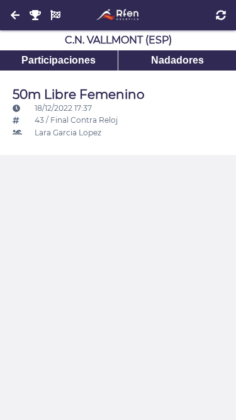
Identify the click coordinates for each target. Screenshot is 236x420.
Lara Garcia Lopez (67, 132)
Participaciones (58, 60)
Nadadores (177, 60)
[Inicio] (118, 15)
